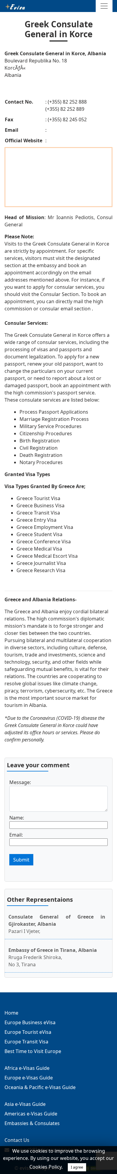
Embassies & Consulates (32, 1123)
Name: (16, 817)
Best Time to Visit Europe (32, 1051)
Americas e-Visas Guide (30, 1113)
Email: (16, 834)
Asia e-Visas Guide (25, 1104)
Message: (20, 782)
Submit (21, 859)
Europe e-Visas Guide (28, 1077)
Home (11, 1013)
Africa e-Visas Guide (27, 1068)
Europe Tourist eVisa (27, 1032)
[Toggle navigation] (104, 6)
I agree (77, 1167)
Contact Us (16, 1140)
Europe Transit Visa (26, 1041)
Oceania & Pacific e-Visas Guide (40, 1087)
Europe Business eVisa (30, 1022)
